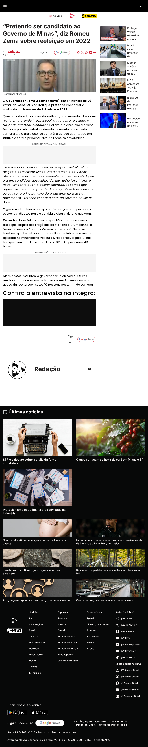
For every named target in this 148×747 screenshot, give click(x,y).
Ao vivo (57, 15)
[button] (141, 6)
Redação (14, 51)
